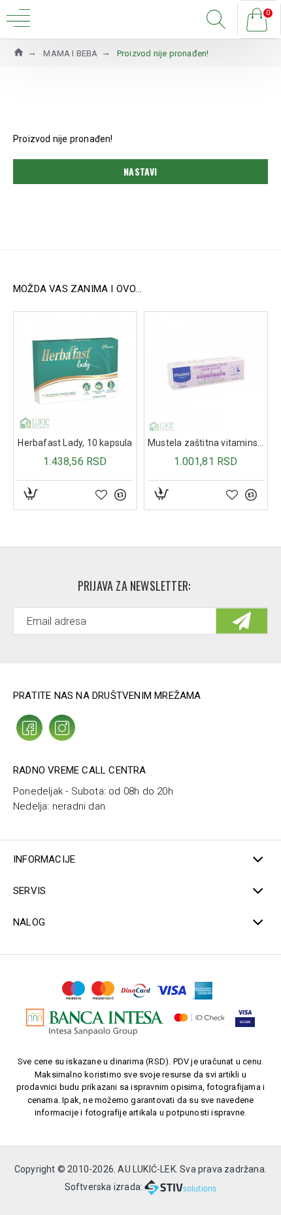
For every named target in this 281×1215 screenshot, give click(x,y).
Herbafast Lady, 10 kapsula (75, 443)
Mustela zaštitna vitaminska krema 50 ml (206, 443)
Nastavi (140, 171)
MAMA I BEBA (70, 53)
